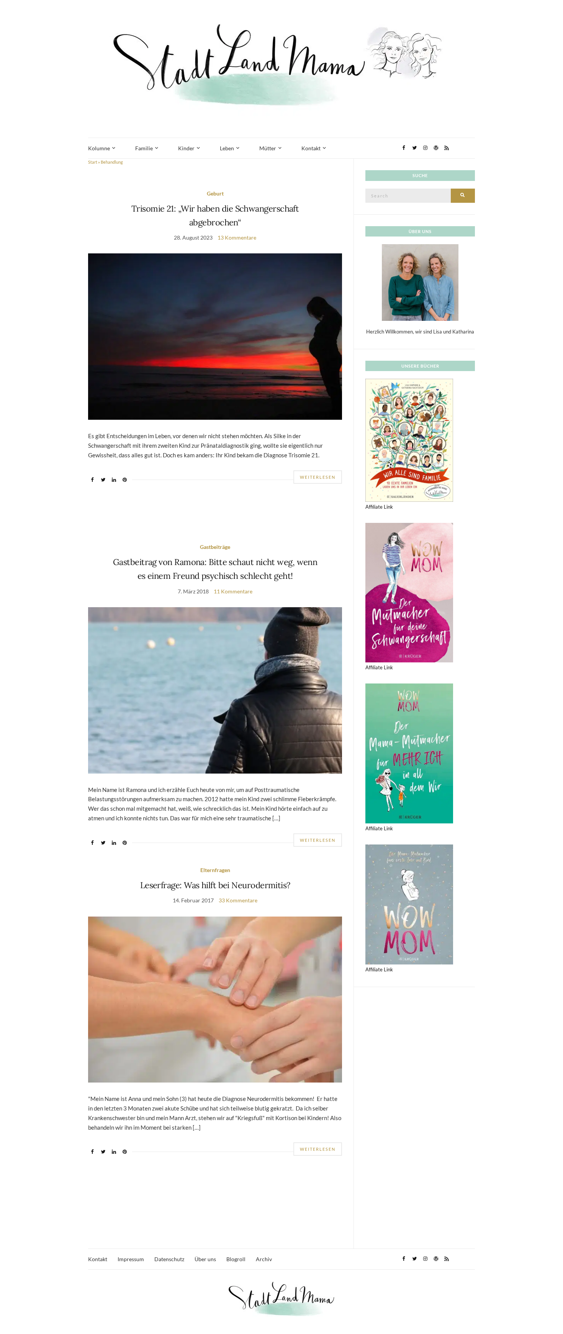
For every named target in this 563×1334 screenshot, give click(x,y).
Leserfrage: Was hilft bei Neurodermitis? (215, 885)
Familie (144, 148)
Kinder (186, 148)
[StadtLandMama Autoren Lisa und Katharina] (420, 282)
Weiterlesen (318, 477)
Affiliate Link (379, 507)
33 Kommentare (238, 900)
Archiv (264, 1259)
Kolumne (99, 148)
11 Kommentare (233, 591)
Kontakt (311, 148)
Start (92, 161)
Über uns (205, 1259)
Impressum (131, 1259)
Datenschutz (169, 1259)
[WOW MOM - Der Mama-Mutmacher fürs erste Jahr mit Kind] (409, 904)
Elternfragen (215, 870)
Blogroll (235, 1259)
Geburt (215, 193)
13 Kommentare (237, 237)
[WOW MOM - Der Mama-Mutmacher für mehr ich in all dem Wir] (409, 753)
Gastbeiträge (215, 547)
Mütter (267, 148)
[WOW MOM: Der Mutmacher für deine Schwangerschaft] (409, 592)
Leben (227, 148)
